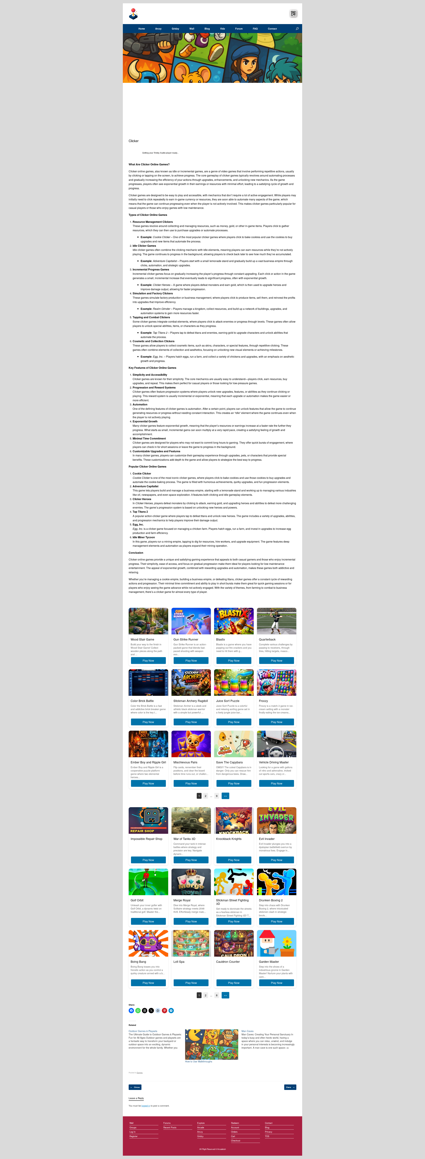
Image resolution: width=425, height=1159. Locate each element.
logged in (145, 1105)
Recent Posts (169, 1127)
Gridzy (175, 28)
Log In (132, 1131)
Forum (239, 28)
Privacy (268, 1131)
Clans (290, 1087)
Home (141, 28)
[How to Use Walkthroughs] (211, 1044)
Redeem (235, 1122)
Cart (233, 1136)
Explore (201, 1122)
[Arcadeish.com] (133, 13)
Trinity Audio (160, 153)
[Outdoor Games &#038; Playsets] (157, 1039)
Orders (234, 1131)
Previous (125, 58)
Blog (207, 28)
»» (225, 796)
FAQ (255, 28)
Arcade (200, 1127)
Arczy (158, 28)
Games (140, 1072)
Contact (272, 28)
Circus (135, 1087)
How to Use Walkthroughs (198, 1061)
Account (235, 1127)
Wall (191, 28)
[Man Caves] (270, 1039)
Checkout (235, 1140)
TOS (267, 1136)
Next (298, 58)
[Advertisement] (212, 113)
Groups (132, 1127)
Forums (167, 1122)
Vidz (222, 28)
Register (133, 1136)
